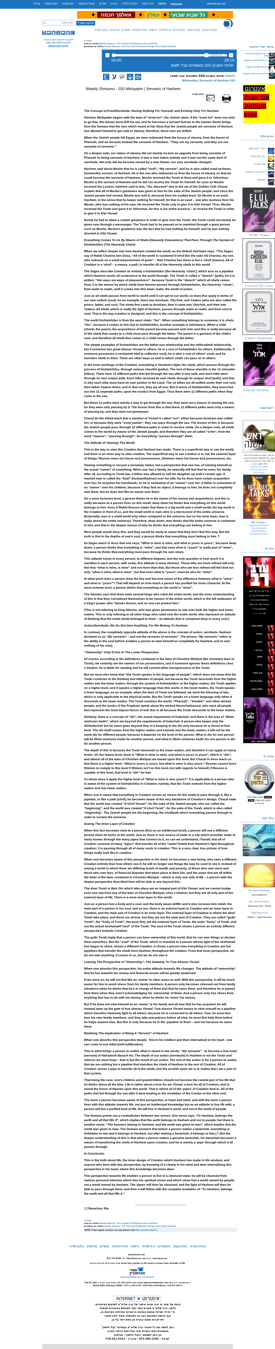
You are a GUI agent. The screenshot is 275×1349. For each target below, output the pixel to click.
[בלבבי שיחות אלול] (259, 364)
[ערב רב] (259, 572)
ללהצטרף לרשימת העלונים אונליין (58, 40)
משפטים (88, 41)
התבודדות (179, 30)
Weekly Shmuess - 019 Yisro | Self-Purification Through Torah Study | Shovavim (140, 46)
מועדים (126, 30)
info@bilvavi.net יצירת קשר (139, 1258)
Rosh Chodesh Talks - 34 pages (259, 286)
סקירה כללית (129, 3)
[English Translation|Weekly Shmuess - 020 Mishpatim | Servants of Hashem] (106, 77)
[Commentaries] (259, 886)
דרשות (153, 30)
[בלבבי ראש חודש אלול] (259, 312)
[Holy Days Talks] (259, 497)
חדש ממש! (51, 3)
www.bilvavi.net (216, 3)
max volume (231, 55)
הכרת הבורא (209, 30)
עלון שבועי (68, 3)
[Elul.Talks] (259, 210)
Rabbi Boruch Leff (259, 913)
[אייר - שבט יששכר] (267, 650)
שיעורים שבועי (86, 3)
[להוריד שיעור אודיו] (130, 77)
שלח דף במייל (214, 94)
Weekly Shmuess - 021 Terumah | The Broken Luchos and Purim (128, 43)
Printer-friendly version (230, 95)
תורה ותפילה (139, 30)
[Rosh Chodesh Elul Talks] (259, 260)
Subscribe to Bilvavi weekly (58, 43)
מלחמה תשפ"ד (86, 23)
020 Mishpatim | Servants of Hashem (208, 80)
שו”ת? (36, 3)
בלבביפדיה (101, 30)
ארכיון (114, 3)
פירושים (115, 30)
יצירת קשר (147, 3)
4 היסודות (165, 30)
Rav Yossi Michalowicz (259, 901)
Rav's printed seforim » (146, 1230)
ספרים (102, 3)
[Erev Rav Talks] (259, 718)
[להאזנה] (138, 77)
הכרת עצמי (193, 30)
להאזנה (107, 55)
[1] (217, 1133)
